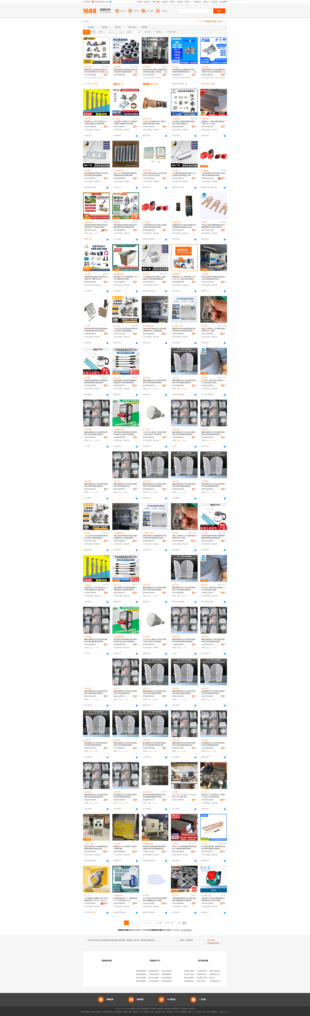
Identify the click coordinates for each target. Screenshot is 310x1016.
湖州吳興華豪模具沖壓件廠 (170, 978)
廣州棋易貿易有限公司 (149, 385)
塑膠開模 (187, 78)
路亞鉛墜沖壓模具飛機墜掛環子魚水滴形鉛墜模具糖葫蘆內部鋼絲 (154, 796)
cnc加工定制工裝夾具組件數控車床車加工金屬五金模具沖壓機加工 (125, 330)
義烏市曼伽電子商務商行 (192, 978)
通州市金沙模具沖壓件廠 (157, 978)
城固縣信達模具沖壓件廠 (144, 974)
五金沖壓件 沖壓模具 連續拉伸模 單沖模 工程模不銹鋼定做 (183, 123)
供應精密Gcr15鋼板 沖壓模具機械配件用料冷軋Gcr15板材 (213, 123)
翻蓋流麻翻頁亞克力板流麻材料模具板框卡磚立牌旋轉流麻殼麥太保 (183, 744)
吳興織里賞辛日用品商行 (149, 800)
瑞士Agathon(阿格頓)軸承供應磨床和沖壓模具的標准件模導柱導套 (125, 174)
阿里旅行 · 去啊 (148, 1012)
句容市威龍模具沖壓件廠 (157, 981)
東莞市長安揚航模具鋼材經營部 (208, 800)
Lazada (226, 1012)
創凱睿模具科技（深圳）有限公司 (179, 75)
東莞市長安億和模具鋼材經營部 (179, 852)
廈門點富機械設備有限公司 (149, 230)
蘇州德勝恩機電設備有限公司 (120, 178)
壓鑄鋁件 (222, 78)
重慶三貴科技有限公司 (91, 230)
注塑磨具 (158, 78)
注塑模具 (93, 78)
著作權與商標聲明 (143, 1009)
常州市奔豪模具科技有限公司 (120, 282)
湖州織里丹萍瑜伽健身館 (205, 978)
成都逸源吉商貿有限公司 (205, 974)
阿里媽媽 (157, 1012)
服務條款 (160, 1009)
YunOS (177, 1012)
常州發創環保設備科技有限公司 (120, 437)
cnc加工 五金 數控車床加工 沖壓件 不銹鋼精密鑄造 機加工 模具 (155, 123)
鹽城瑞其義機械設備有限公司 (179, 126)
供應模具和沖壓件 (191, 940)
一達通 (220, 1012)
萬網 (189, 1012)
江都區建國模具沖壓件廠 (169, 974)
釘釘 (207, 1012)
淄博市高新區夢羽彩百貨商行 (120, 800)
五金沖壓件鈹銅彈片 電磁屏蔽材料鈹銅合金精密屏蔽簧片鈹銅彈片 (213, 848)
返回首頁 (176, 930)
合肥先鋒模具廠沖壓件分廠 (144, 971)
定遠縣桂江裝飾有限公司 (192, 971)
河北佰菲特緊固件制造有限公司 (91, 903)
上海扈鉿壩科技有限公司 (179, 437)
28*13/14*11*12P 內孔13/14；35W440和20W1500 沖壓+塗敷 (184, 796)
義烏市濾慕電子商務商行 (120, 489)
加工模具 (99, 78)
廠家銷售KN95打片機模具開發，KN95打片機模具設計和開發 (126, 278)
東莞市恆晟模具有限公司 (149, 437)
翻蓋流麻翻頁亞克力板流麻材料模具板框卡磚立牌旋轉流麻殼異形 (154, 382)
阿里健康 (214, 1012)
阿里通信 (184, 1012)
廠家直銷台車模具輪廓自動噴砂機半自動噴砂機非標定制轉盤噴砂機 (154, 848)
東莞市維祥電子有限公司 (120, 385)
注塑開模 (152, 78)
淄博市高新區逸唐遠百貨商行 (149, 748)
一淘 (140, 1012)
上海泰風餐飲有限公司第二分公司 (207, 971)
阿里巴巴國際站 (96, 1012)
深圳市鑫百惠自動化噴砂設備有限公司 (91, 852)
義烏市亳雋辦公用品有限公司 (91, 489)
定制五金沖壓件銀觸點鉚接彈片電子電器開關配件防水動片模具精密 (213, 226)
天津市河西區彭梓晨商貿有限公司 (91, 437)
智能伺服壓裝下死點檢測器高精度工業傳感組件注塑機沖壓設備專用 (125, 382)
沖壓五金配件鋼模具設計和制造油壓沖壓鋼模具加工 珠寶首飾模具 (154, 330)
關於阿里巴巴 (176, 1009)
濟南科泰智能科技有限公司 (179, 334)
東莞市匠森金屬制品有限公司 (91, 385)
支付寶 (198, 1012)
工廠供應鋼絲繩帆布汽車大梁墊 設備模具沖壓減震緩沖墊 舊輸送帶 (184, 899)
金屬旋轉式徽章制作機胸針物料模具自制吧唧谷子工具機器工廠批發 (96, 226)
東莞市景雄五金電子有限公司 (208, 230)
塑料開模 (181, 78)
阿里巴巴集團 (85, 1012)
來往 (203, 1012)
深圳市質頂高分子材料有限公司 (208, 852)
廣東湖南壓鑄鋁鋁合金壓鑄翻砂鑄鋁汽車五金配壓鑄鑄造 (213, 71)
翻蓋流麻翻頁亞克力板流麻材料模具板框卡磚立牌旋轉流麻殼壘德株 (183, 433)
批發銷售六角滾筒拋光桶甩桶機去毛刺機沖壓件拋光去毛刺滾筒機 (213, 899)
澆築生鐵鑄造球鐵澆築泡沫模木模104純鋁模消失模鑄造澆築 (126, 71)
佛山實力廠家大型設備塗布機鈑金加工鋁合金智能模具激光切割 (213, 278)
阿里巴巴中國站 (108, 1012)
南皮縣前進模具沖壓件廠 (169, 981)
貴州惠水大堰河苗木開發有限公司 (195, 974)
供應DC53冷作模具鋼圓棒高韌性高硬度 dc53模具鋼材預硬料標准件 (184, 848)
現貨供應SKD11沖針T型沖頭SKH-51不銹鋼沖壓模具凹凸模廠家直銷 (96, 123)
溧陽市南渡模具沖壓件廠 (144, 981)
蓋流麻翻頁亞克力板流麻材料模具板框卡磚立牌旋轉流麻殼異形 (213, 485)
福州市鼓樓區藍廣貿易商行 (179, 385)
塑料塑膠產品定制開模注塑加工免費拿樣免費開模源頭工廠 (183, 71)
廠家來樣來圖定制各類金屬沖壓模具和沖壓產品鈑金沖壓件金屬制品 (96, 330)
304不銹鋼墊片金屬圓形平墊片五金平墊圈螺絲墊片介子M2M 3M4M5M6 (96, 899)
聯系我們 (185, 1009)
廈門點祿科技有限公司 (208, 178)
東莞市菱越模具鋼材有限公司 (120, 852)
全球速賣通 (117, 1012)
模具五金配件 (215, 78)
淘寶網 (125, 1012)
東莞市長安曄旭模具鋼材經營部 (208, 334)
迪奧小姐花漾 (201, 981)
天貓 (130, 1012)
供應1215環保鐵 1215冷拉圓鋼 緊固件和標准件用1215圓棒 (213, 330)
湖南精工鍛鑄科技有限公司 (208, 75)
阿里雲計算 (170, 1012)
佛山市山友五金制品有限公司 (208, 282)
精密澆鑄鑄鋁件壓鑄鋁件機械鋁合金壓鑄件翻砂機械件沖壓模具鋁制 (125, 226)
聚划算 (135, 1012)
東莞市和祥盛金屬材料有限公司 (208, 126)
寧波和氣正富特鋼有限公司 (208, 385)
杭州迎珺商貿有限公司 (208, 437)
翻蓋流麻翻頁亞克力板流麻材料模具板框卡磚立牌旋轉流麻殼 (125, 485)
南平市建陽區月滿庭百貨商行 (120, 748)
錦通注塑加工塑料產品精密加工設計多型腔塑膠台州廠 (96, 71)
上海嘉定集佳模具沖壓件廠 (157, 974)
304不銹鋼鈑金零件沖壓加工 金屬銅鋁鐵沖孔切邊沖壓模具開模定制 (154, 278)
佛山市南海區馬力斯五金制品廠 (91, 178)
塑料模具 (87, 78)
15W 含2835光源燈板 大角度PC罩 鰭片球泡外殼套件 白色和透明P (154, 433)
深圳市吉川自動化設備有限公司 (149, 852)
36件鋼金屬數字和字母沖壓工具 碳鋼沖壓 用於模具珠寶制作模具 (213, 174)
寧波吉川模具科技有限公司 (179, 800)
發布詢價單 (211, 940)
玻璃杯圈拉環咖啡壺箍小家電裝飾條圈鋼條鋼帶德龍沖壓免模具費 (96, 382)
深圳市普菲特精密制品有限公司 (149, 903)
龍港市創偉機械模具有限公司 (120, 75)
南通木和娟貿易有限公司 (179, 748)
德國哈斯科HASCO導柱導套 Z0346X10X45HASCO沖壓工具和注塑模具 (184, 278)
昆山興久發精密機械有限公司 (91, 126)
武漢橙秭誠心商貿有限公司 (218, 974)
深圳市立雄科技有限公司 (149, 126)
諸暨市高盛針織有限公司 (217, 971)
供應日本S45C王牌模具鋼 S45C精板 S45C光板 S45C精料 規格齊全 (214, 796)
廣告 (107, 72)
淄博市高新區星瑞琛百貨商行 (179, 489)
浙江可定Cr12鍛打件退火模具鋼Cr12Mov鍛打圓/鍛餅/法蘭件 (213, 382)
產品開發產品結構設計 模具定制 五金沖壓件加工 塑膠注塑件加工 (96, 278)
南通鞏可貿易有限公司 (91, 748)
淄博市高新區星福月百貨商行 (208, 489)
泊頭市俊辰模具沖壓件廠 (169, 971)
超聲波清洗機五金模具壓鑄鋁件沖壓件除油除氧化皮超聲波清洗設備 (183, 330)
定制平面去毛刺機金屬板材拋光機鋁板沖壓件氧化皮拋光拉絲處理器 (125, 433)
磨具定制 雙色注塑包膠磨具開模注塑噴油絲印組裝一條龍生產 (155, 71)
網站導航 (192, 1009)
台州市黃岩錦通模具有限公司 (91, 75)
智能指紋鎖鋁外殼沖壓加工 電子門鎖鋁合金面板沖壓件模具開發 (96, 174)
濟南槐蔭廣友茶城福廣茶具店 (193, 981)
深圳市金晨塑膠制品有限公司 (149, 75)
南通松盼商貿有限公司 (91, 800)
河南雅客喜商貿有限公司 (217, 981)
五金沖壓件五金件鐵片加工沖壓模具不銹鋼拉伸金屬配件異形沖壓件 (125, 123)
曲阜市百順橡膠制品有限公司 (179, 903)
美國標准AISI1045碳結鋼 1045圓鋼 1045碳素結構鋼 (126, 848)
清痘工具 (212, 978)
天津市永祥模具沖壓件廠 (144, 978)
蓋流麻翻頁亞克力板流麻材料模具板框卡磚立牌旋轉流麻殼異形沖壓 (154, 744)
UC (194, 1012)
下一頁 (158, 923)
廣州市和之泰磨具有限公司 (208, 903)
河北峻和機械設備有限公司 (120, 230)
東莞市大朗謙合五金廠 (120, 126)
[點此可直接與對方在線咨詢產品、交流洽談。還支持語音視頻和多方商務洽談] (137, 136)
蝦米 (163, 1012)
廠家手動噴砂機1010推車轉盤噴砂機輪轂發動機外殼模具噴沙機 (96, 848)
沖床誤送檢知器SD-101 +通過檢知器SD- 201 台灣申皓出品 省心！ (126, 899)
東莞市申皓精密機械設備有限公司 (120, 903)
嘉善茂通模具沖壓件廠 (156, 971)
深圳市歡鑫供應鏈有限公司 (208, 748)
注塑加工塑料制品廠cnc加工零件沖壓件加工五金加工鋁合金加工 (155, 174)
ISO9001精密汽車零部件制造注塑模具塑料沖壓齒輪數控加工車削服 (155, 899)
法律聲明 (153, 1009)
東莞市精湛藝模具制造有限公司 (149, 334)
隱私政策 (167, 1009)
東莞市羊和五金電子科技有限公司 (120, 334)
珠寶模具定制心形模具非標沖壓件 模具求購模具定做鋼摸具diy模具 (184, 226)
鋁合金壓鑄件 (206, 78)
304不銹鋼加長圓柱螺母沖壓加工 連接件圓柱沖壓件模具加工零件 (183, 174)
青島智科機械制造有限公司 (91, 334)
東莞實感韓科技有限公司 (149, 489)
